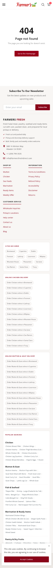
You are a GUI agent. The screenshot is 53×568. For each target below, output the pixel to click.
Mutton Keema (11, 470)
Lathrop (20, 256)
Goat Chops (10, 481)
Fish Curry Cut (11, 505)
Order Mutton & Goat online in (22, 361)
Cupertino (22, 251)
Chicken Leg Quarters (14, 456)
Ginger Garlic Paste (38, 519)
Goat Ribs (36, 477)
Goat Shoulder (24, 477)
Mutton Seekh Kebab (32, 522)
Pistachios (27, 543)
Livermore (31, 256)
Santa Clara (24, 267)
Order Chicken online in (19, 282)
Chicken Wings (28, 446)
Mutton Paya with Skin (28, 470)
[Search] (43, 4)
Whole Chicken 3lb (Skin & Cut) (17, 519)
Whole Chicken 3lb (13, 453)
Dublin (33, 251)
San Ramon (11, 267)
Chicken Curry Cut (31, 456)
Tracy (35, 267)
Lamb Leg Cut (22, 481)
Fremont (10, 256)
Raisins (42, 543)
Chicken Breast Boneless (15, 460)
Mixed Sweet (10, 532)
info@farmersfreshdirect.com (19, 158)
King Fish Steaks (27, 498)
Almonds (9, 543)
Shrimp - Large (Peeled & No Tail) (29, 491)
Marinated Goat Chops (27, 525)
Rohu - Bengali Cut (13, 495)
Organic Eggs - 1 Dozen (34, 460)
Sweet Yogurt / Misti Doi (33, 529)
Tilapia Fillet (10, 491)
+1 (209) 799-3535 (13, 153)
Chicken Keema (11, 450)
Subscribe (42, 107)
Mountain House (13, 262)
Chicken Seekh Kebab (14, 522)
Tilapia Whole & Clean (30, 495)
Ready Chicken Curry (13, 529)
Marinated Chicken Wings (15, 515)
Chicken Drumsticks (29, 453)
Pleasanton (27, 262)
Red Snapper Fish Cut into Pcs (30, 505)
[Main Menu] (4, 4)
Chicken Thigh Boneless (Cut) (30, 450)
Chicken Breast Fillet (13, 446)
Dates (35, 543)
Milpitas (42, 256)
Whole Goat (33, 481)
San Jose (39, 262)
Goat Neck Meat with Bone (16, 474)
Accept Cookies (26, 559)
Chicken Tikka (11, 525)
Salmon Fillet (31, 501)
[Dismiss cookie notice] (49, 546)
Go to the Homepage (26, 53)
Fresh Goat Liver (34, 474)
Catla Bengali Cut (12, 498)
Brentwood (11, 251)
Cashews (18, 543)
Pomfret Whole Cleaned (15, 501)
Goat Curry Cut (11, 477)
